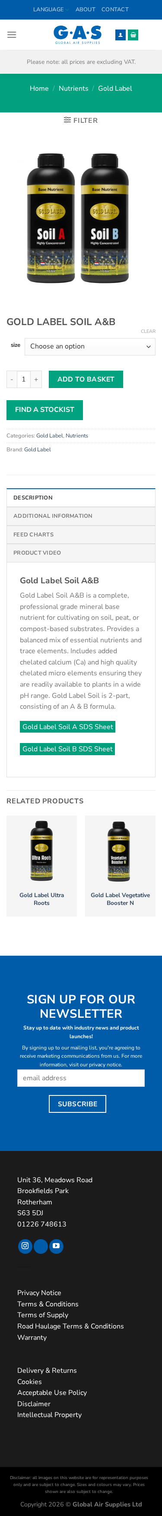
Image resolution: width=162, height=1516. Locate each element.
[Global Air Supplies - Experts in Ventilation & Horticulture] (78, 34)
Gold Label (115, 88)
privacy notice (105, 1064)
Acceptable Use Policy (52, 1393)
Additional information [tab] (53, 516)
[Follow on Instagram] (25, 1246)
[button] (11, 34)
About (85, 9)
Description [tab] (33, 498)
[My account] (120, 35)
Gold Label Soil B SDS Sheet (67, 749)
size (15, 345)
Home (39, 88)
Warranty (32, 1337)
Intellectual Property (49, 1415)
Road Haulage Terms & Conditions (70, 1326)
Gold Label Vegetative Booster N (120, 899)
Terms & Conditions (48, 1304)
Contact (115, 9)
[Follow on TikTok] (41, 1246)
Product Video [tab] (37, 553)
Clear (148, 332)
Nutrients (74, 88)
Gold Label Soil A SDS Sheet (67, 727)
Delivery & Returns (47, 1370)
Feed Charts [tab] (33, 535)
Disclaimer (34, 1404)
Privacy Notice (39, 1293)
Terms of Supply (42, 1315)
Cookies (29, 1382)
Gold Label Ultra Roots (41, 899)
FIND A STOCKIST (44, 409)
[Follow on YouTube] (56, 1246)
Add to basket (86, 379)
